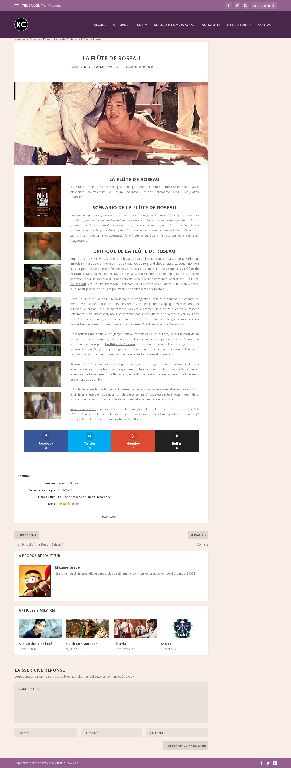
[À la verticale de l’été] (40, 628)
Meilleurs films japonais (174, 25)
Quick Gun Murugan (82, 644)
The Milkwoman (52, 5)
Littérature (237, 25)
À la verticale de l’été (35, 644)
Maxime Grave (94, 67)
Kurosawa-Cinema (27, 39)
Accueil (100, 25)
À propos (120, 25)
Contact (265, 25)
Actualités (211, 25)
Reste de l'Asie (63, 39)
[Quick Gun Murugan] (87, 628)
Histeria (120, 644)
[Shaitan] (182, 628)
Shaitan (167, 644)
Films (139, 25)
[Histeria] (135, 628)
